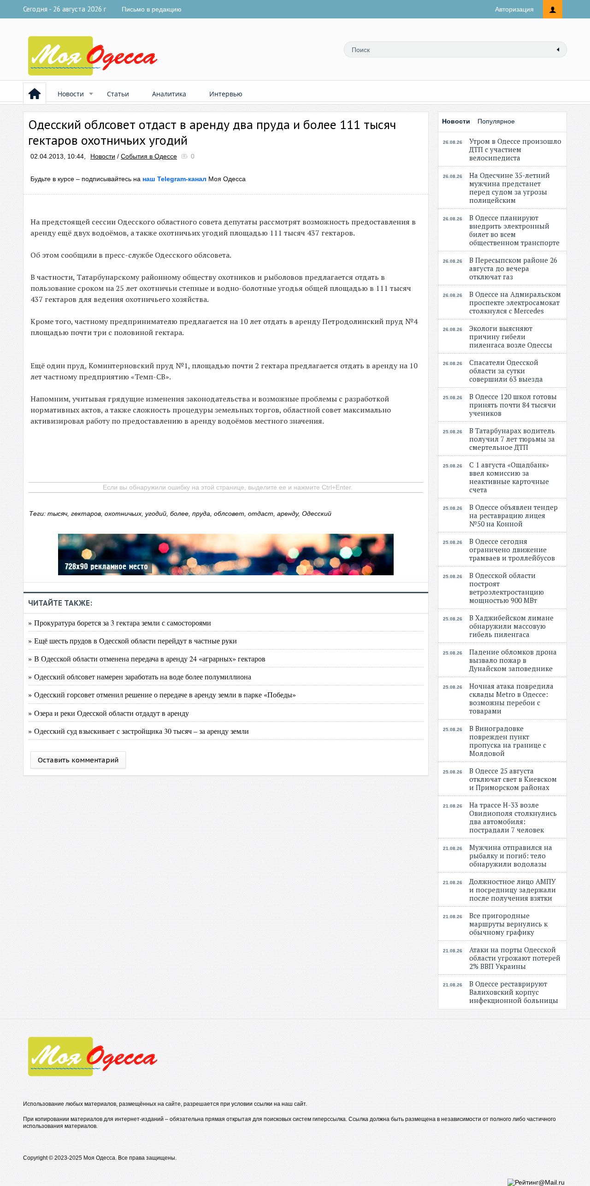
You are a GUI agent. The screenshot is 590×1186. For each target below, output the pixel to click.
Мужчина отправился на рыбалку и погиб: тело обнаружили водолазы (510, 855)
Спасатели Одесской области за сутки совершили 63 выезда (506, 370)
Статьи (118, 93)
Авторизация (514, 9)
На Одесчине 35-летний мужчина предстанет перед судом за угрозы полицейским (509, 187)
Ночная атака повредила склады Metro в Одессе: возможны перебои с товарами (511, 698)
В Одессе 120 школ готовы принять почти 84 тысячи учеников (513, 404)
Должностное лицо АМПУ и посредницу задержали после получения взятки (512, 889)
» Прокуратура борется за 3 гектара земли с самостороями (119, 622)
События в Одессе (149, 156)
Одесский (316, 513)
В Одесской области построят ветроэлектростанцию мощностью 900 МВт (506, 587)
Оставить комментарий (78, 759)
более (179, 513)
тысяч (57, 513)
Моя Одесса (194, 179)
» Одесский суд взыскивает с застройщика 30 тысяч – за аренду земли (138, 731)
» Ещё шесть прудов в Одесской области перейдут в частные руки (132, 640)
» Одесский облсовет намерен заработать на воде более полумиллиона (139, 676)
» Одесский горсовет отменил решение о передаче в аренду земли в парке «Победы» (162, 694)
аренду (287, 513)
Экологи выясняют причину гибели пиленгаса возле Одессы (510, 336)
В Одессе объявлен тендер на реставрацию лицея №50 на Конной (513, 515)
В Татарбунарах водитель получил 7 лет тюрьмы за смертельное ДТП (512, 438)
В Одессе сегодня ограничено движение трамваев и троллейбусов (512, 549)
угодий (155, 513)
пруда (201, 513)
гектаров (86, 513)
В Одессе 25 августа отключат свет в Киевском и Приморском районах (513, 779)
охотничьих (123, 513)
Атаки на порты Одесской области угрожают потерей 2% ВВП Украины (514, 957)
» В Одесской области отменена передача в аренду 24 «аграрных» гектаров (147, 658)
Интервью (225, 93)
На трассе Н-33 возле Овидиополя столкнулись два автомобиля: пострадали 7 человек (513, 817)
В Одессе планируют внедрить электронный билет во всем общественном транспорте (514, 230)
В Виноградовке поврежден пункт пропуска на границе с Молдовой (507, 740)
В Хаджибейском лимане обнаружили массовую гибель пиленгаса (511, 626)
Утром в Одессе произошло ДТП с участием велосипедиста (515, 149)
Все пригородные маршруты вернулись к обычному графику (508, 923)
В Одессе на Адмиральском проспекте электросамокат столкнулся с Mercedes (515, 302)
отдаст (260, 513)
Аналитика (169, 93)
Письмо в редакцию (152, 9)
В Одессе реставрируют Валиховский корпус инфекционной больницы (513, 991)
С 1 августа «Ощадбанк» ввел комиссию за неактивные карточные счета (509, 477)
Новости (71, 93)
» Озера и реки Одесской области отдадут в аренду (108, 713)
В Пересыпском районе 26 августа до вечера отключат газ (513, 268)
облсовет (229, 513)
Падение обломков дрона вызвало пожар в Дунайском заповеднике (513, 660)
